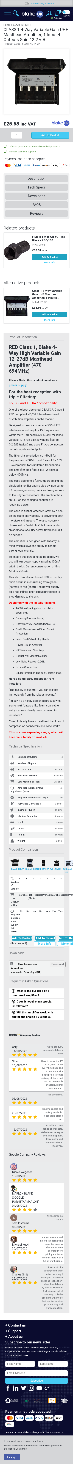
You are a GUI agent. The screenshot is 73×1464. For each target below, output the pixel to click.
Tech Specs (36, 187)
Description (36, 178)
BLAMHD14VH (17, 869)
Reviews (36, 213)
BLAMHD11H (32, 869)
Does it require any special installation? (32, 1004)
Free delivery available (26, 3)
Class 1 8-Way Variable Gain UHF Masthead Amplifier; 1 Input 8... (47, 294)
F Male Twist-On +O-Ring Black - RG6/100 (48, 238)
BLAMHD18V (39, 302)
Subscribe (36, 1380)
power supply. (18, 385)
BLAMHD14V (58, 869)
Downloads (36, 196)
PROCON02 (38, 244)
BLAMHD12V (45, 869)
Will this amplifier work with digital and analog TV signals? (32, 1015)
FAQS (36, 205)
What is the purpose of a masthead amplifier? (30, 993)
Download (57, 964)
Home (7, 24)
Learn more (21, 1448)
